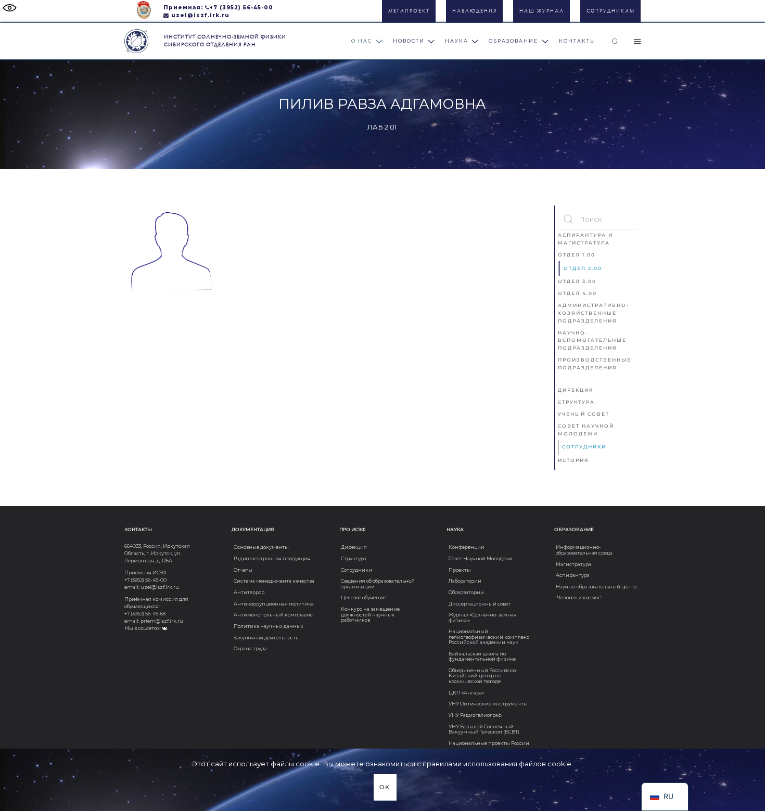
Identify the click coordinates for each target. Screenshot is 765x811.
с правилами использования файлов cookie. (495, 763)
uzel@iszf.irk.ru (200, 15)
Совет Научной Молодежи (586, 429)
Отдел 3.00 (577, 281)
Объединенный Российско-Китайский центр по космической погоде (483, 675)
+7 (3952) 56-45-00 (241, 7)
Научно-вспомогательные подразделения (592, 340)
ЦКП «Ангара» (466, 693)
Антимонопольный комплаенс (273, 614)
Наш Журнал (541, 11)
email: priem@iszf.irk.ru (153, 621)
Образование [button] (513, 41)
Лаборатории (465, 581)
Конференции (466, 547)
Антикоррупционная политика (274, 604)
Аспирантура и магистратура (585, 239)
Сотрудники (584, 446)
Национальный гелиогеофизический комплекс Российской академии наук (489, 636)
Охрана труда (250, 648)
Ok (384, 787)
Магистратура (573, 564)
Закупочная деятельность (266, 637)
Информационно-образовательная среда (584, 549)
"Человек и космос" (579, 597)
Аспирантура (573, 575)
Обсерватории (466, 592)
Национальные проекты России (489, 743)
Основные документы (261, 547)
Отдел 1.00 (576, 255)
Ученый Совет (583, 414)
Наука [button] (456, 41)
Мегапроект (409, 11)
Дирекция (576, 390)
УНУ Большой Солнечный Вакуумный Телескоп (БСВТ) (484, 729)
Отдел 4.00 (577, 293)
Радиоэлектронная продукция (272, 558)
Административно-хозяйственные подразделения (593, 313)
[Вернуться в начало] (136, 41)
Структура (576, 402)
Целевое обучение (363, 597)
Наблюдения (474, 11)
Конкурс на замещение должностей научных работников (370, 614)
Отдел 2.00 (583, 268)
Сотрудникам (610, 11)
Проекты (460, 570)
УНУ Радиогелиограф (475, 715)
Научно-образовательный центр (596, 586)
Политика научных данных (268, 626)
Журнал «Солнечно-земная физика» (483, 617)
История (573, 460)
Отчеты (243, 570)
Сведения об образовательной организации (378, 583)
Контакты (577, 41)
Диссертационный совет (480, 604)
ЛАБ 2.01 (382, 127)
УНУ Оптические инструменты (488, 703)
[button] (614, 41)
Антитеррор (249, 592)
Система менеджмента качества (274, 581)
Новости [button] (409, 41)
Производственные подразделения (594, 363)
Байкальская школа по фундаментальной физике (482, 656)
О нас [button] (361, 41)
